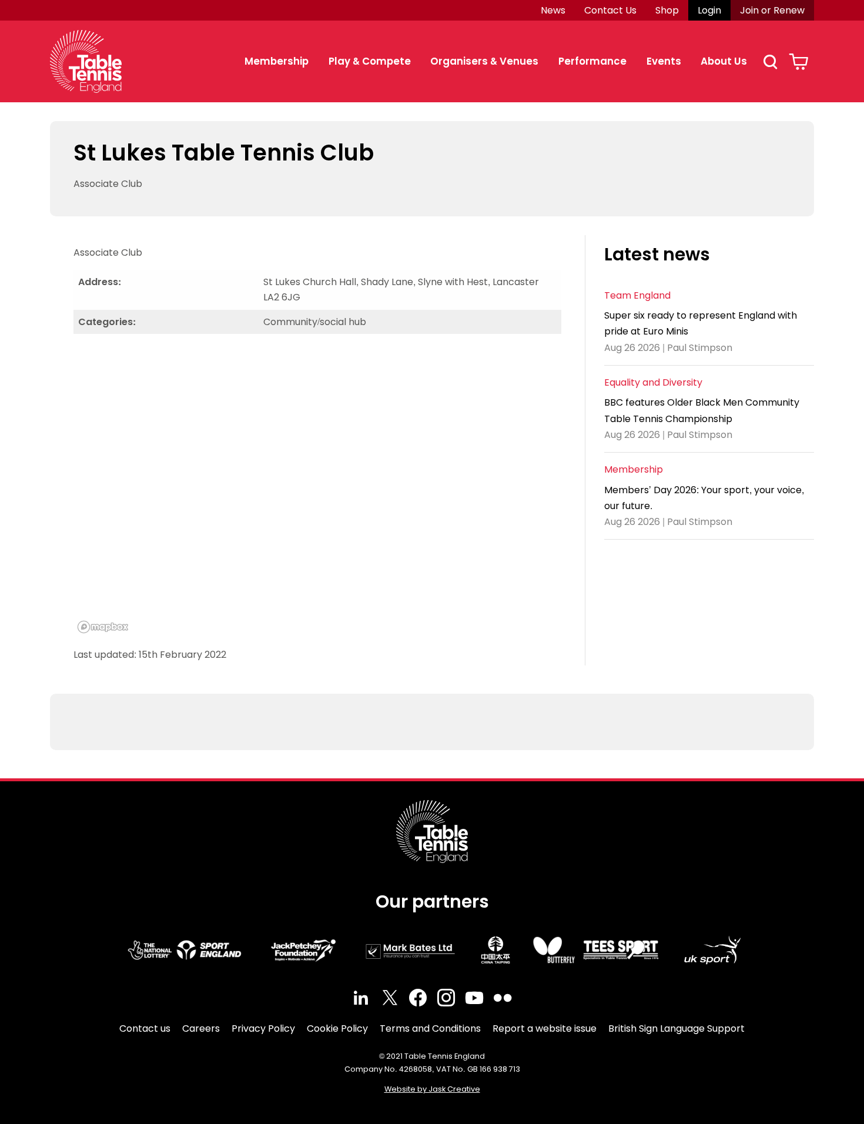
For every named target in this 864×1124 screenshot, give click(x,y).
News (553, 10)
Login (709, 10)
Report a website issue (545, 1028)
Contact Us (610, 10)
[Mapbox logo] (103, 627)
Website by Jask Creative (432, 1089)
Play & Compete (370, 61)
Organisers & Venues (484, 61)
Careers (201, 1028)
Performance (592, 61)
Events (664, 61)
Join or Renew (772, 10)
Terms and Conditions (430, 1028)
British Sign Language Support (676, 1028)
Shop (667, 10)
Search (770, 62)
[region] (317, 490)
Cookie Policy (337, 1028)
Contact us (144, 1028)
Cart (798, 61)
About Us (724, 61)
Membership (277, 61)
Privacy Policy (263, 1028)
